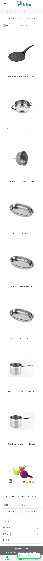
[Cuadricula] (4, 25)
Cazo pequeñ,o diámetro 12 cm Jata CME (21, 496)
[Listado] (7, 25)
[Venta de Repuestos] (24, 3)
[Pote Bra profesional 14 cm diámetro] (21, 368)
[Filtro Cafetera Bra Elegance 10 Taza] (21, 158)
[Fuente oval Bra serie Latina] (21, 263)
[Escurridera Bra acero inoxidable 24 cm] (21, 105)
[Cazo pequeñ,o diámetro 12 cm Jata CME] (21, 473)
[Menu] (4, 3)
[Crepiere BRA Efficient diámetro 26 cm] (21, 53)
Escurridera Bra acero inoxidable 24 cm (21, 129)
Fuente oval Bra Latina (21, 234)
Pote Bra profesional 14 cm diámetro (21, 391)
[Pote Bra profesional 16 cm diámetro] (21, 421)
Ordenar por (24, 25)
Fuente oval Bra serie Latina (21, 286)
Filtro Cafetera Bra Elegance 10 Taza (21, 181)
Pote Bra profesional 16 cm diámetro (21, 444)
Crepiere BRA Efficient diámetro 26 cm (21, 76)
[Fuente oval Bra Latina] (21, 210)
